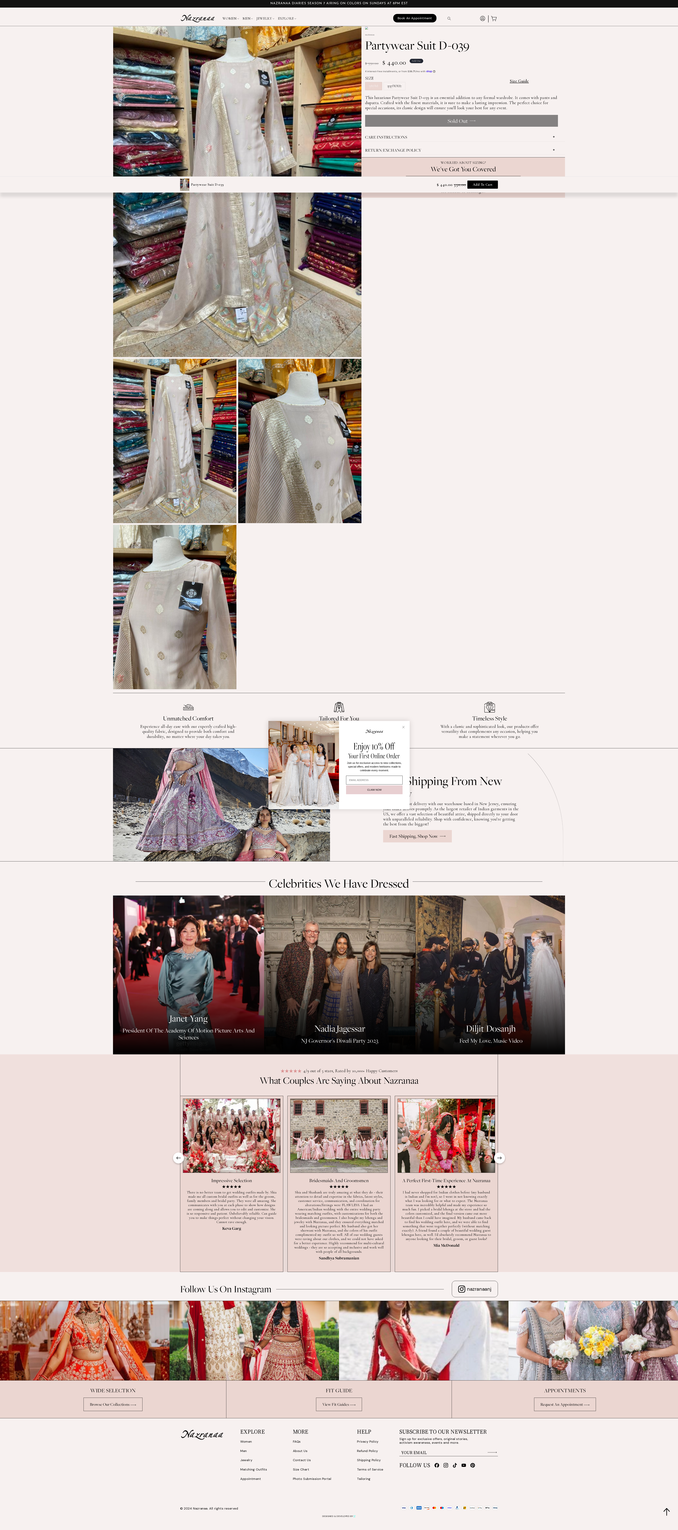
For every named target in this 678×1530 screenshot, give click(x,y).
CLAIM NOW (374, 789)
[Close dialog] (403, 727)
